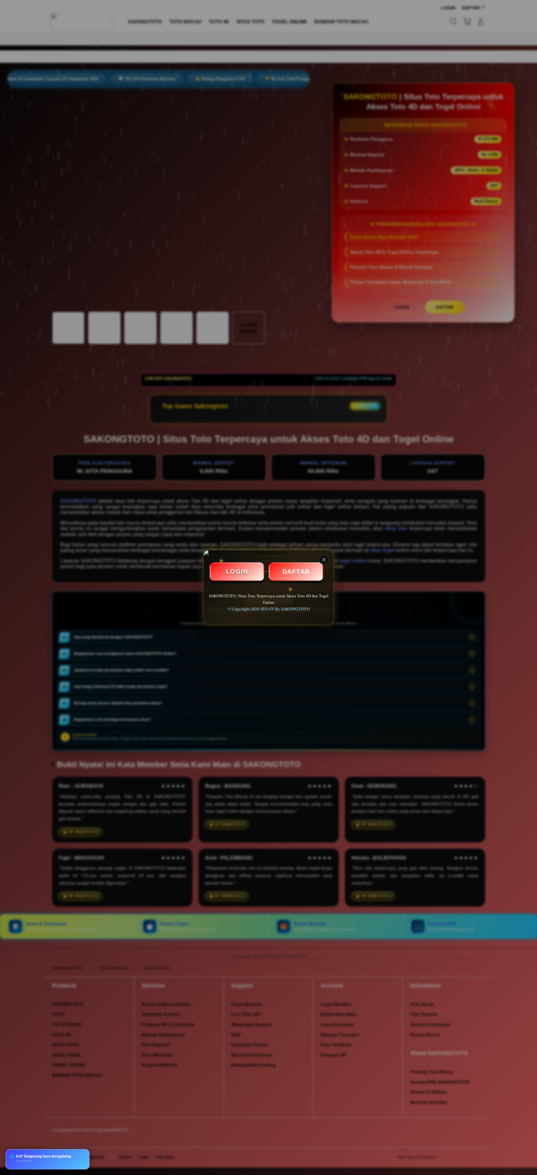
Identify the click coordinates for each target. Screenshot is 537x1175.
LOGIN (237, 571)
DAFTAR (296, 571)
